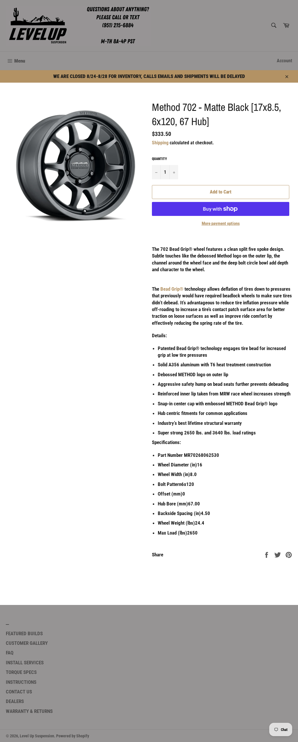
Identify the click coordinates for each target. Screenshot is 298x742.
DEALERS (15, 701)
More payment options (221, 223)
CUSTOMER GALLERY (27, 643)
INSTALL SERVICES (25, 662)
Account (284, 60)
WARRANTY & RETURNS (29, 711)
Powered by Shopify (72, 736)
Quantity (159, 159)
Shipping (160, 142)
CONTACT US (19, 692)
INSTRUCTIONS (21, 682)
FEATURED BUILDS (24, 633)
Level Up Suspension (37, 736)
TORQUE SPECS (21, 672)
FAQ (9, 653)
